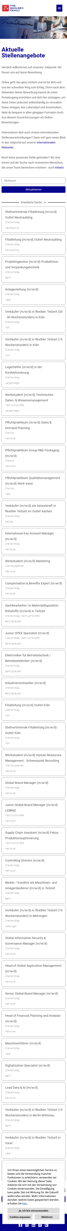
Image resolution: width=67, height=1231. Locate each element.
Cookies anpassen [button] (20, 1216)
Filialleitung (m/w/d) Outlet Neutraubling (33, 239)
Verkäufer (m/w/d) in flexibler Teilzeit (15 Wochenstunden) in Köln (33, 342)
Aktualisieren (33, 189)
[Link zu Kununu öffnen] (46, 1225)
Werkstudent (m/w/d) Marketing (27, 561)
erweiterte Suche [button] (31, 202)
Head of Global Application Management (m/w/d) (33, 968)
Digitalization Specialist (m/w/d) (27, 1065)
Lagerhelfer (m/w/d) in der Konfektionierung (23, 369)
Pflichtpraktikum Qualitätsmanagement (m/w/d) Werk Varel (32, 480)
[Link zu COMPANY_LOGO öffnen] (12, 8)
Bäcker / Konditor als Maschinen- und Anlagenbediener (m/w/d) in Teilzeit (31, 885)
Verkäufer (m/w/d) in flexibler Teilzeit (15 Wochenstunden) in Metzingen (33, 913)
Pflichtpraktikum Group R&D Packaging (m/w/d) (32, 453)
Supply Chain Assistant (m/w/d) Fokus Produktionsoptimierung (31, 835)
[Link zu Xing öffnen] (40, 1225)
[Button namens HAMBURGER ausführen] (59, 8)
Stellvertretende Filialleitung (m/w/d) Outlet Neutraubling (31, 214)
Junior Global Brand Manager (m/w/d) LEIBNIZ (31, 807)
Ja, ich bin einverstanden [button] (33, 1210)
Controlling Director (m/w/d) (24, 860)
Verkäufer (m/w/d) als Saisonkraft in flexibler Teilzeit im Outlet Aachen (30, 508)
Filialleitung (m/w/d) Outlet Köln (27, 705)
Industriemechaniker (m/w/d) (25, 683)
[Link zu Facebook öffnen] (20, 1225)
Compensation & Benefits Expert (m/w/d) (33, 583)
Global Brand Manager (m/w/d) (26, 783)
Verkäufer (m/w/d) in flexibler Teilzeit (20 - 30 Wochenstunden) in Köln (33, 314)
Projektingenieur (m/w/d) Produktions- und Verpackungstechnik (32, 264)
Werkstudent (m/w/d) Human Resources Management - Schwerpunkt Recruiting (33, 757)
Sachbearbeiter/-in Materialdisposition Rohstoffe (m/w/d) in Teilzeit (31, 608)
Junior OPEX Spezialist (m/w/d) (27, 633)
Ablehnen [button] (47, 1216)
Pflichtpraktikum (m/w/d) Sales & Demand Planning (28, 425)
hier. (24, 1203)
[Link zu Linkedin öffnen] (33, 1225)
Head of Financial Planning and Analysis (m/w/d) (32, 1018)
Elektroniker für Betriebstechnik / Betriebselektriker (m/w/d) (28, 658)
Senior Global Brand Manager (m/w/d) (31, 993)
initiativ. (60, 167)
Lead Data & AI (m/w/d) (21, 1087)
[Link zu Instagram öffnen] (26, 1225)
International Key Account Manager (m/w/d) (29, 536)
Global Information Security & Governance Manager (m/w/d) (26, 940)
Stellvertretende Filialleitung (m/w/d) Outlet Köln (31, 730)
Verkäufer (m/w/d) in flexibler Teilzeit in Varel (32, 1140)
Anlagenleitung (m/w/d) (21, 289)
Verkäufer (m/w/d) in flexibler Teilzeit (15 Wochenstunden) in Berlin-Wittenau (33, 1112)
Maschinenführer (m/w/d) (23, 1043)
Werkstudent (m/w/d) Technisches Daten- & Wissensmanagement (29, 397)
